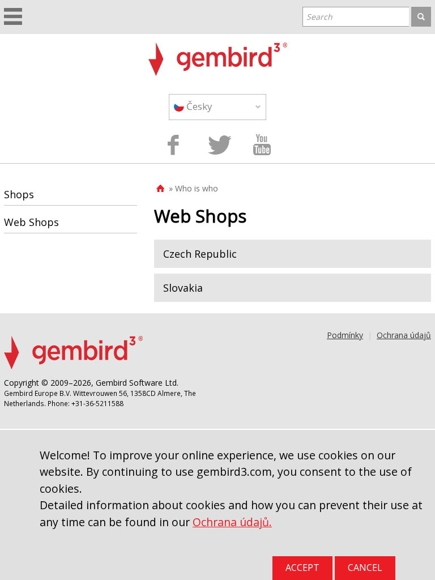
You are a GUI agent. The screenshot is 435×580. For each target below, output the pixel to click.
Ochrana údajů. (232, 522)
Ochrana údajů (404, 335)
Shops (19, 194)
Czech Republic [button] (200, 254)
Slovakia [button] (183, 288)
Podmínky (345, 335)
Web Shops (31, 222)
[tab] (292, 253)
